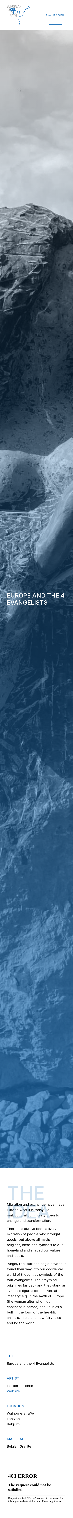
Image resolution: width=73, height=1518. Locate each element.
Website (13, 1391)
